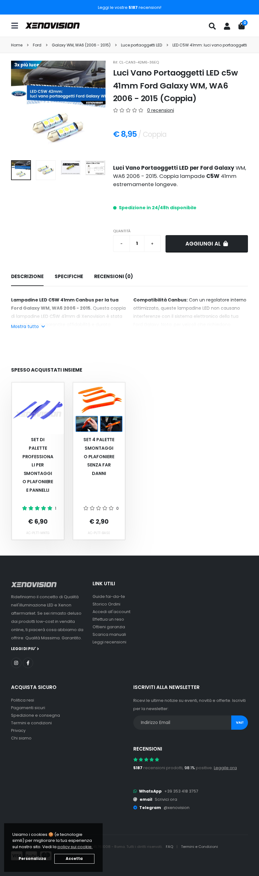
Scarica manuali (109, 634)
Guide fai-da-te (109, 596)
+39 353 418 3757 (181, 791)
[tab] (27, 277)
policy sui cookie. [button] (75, 847)
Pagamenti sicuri (28, 707)
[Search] (212, 26)
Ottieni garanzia (109, 627)
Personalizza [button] (32, 858)
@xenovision (177, 807)
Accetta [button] (74, 858)
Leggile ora (225, 767)
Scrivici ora (166, 799)
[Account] (227, 26)
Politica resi (22, 700)
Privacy (18, 730)
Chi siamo (21, 738)
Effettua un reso (108, 619)
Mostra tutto (25, 326)
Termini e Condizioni (199, 846)
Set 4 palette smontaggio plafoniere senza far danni (98, 456)
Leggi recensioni (109, 642)
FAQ (170, 846)
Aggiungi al (203, 243)
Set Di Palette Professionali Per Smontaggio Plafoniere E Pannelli (37, 464)
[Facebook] (28, 663)
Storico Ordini (106, 604)
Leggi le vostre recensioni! (129, 7)
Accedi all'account (111, 611)
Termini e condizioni (31, 723)
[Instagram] (16, 663)
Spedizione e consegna (35, 715)
